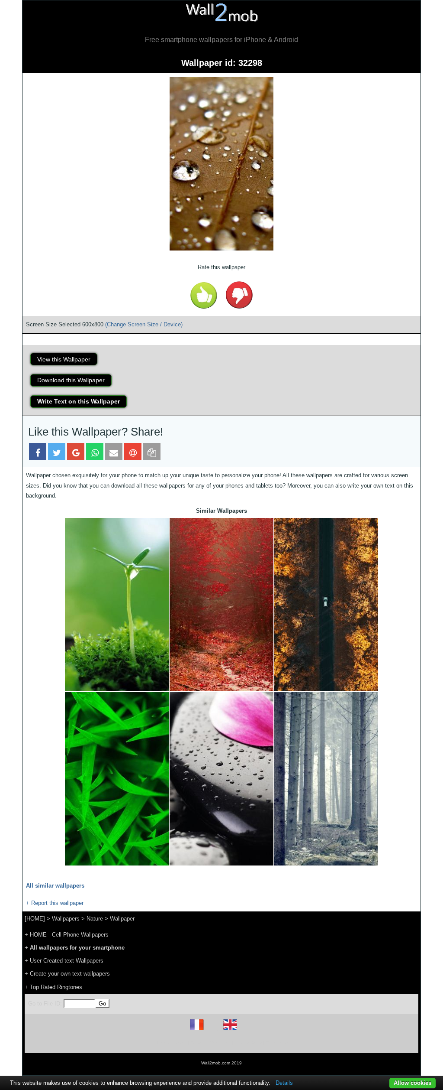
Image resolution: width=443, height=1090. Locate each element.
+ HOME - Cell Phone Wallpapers (67, 934)
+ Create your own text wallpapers (67, 973)
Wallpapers (66, 918)
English (245, 1030)
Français (213, 1030)
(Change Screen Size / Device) (144, 324)
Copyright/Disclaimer (210, 1043)
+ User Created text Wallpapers (64, 960)
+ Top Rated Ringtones (53, 987)
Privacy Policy (248, 1043)
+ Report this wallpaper (54, 903)
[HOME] (35, 918)
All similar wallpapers (55, 885)
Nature (95, 918)
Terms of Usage (170, 1043)
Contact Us (277, 1043)
